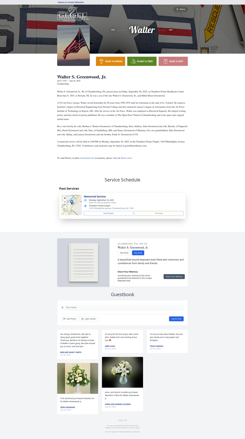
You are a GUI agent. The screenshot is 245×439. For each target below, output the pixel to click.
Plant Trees (159, 213)
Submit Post (176, 319)
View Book (124, 253)
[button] (71, 202)
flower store (126, 157)
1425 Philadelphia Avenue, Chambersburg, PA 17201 (111, 208)
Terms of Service (129, 428)
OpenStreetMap (125, 432)
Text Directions (108, 213)
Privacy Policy (115, 428)
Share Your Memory (174, 276)
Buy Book (138, 253)
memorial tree (88, 157)
